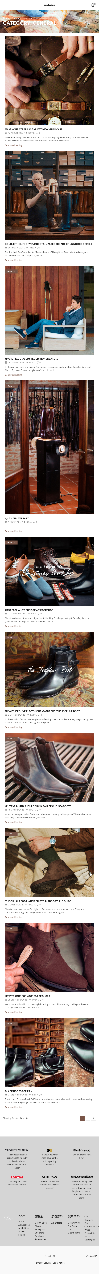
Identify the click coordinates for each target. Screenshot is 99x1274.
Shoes (38, 1226)
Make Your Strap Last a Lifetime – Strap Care (34, 129)
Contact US (91, 1256)
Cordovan (39, 1236)
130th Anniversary (17, 518)
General (11, 42)
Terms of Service (42, 1262)
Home (6, 18)
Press (87, 1229)
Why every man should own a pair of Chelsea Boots (38, 806)
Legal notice (59, 1262)
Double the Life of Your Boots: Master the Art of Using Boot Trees (48, 244)
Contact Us (89, 1233)
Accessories (24, 1224)
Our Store (72, 1226)
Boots (21, 1221)
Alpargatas (40, 1229)
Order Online (74, 1222)
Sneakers (39, 1232)
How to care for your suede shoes (27, 996)
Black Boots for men (18, 1091)
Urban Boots (41, 1222)
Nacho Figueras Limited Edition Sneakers (31, 358)
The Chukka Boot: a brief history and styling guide (38, 901)
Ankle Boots (24, 1228)
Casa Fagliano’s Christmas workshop (29, 610)
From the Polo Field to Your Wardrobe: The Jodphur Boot (42, 711)
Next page (93, 1118)
